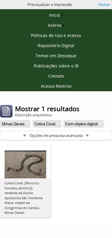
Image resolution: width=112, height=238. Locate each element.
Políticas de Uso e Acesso (56, 35)
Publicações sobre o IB (56, 66)
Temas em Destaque (56, 55)
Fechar (104, 4)
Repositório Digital (56, 45)
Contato (56, 76)
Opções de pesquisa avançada (56, 135)
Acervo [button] (54, 25)
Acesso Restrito (56, 86)
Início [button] (54, 15)
